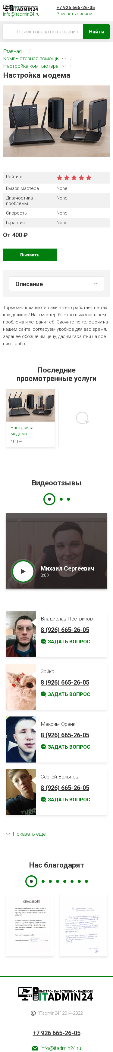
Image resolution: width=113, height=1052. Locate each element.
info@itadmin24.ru (61, 1048)
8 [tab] (86, 881)
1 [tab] (49, 499)
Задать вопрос (69, 642)
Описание (29, 284)
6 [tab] (72, 881)
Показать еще (29, 834)
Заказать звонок (74, 14)
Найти (96, 32)
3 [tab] (68, 499)
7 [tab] (79, 881)
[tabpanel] (56, 551)
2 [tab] (61, 499)
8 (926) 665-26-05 (65, 629)
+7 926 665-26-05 (76, 7)
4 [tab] (57, 881)
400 (17, 235)
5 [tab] (64, 881)
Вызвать (29, 255)
